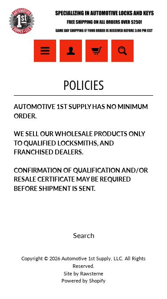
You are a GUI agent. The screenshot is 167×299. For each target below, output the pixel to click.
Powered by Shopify (83, 280)
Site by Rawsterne (83, 273)
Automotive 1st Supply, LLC (91, 258)
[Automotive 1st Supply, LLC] (83, 21)
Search (83, 235)
